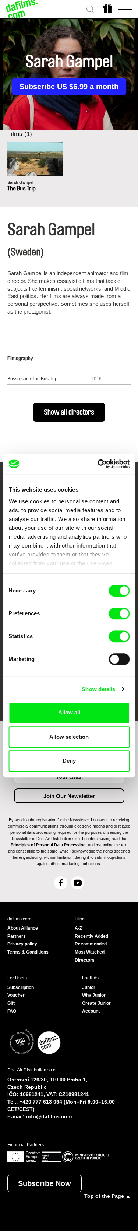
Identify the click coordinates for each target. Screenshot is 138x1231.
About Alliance (22, 928)
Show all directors (69, 412)
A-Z (78, 928)
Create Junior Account (96, 1007)
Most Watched (90, 952)
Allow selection (69, 737)
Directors (85, 960)
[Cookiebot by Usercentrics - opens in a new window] (98, 464)
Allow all (69, 712)
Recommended (91, 944)
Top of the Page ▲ (107, 1196)
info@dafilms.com (49, 1116)
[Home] (22, 9)
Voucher (16, 995)
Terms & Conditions (28, 952)
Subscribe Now (44, 1183)
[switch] (119, 613)
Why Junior (94, 995)
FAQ (11, 1011)
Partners (16, 936)
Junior (88, 987)
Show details (98, 689)
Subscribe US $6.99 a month (69, 87)
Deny (69, 761)
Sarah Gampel (20, 182)
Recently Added (91, 936)
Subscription (20, 987)
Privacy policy (22, 944)
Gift (11, 1003)
